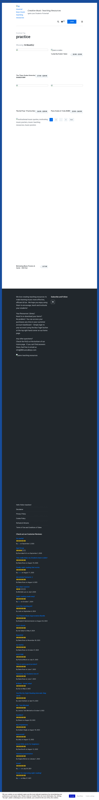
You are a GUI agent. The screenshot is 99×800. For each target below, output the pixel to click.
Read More (80, 796)
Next (71, 119)
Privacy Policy (21, 514)
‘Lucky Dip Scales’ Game (59, 54)
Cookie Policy (20, 518)
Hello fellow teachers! (23, 505)
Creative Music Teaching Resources (44, 10)
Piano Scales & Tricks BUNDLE (61, 111)
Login (72, 21)
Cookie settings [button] (90, 796)
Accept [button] (72, 796)
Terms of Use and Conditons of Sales (29, 527)
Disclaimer (19, 509)
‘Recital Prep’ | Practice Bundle (26, 111)
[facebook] (53, 302)
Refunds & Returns (22, 523)
